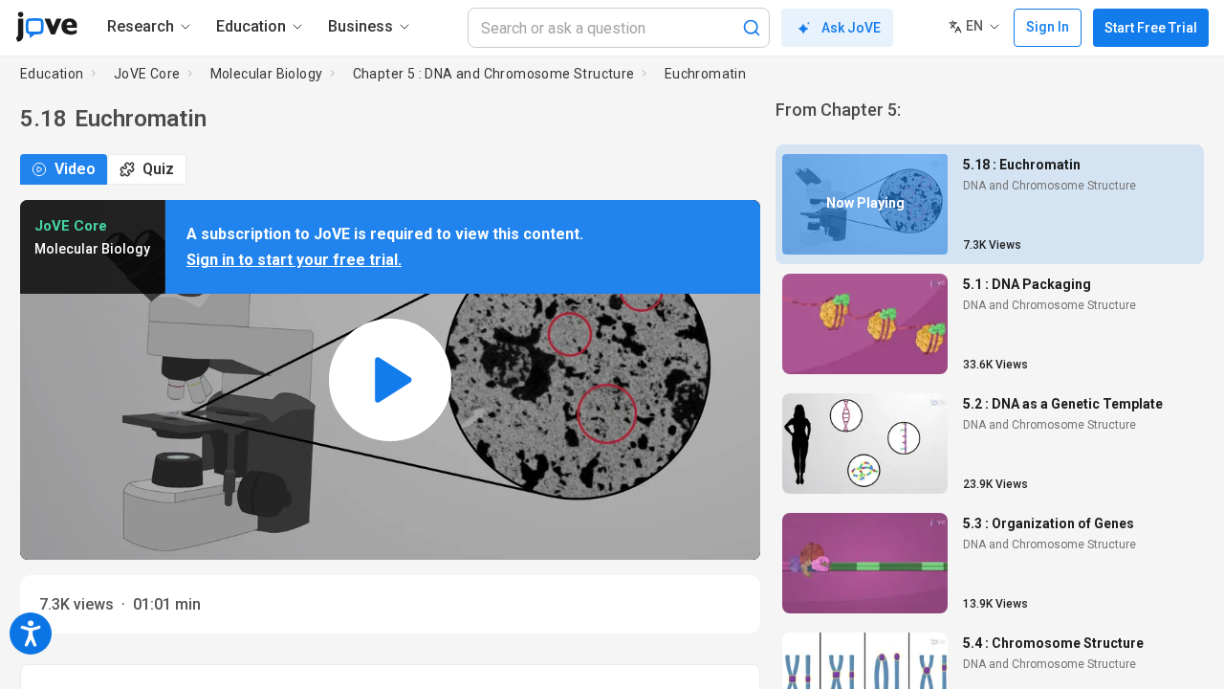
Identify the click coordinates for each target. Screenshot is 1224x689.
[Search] (751, 27)
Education (52, 73)
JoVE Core (147, 73)
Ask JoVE (851, 27)
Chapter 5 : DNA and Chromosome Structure (494, 73)
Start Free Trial (1150, 27)
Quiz (158, 169)
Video (75, 169)
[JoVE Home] (46, 26)
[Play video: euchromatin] (390, 380)
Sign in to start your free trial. (294, 260)
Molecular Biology (266, 73)
